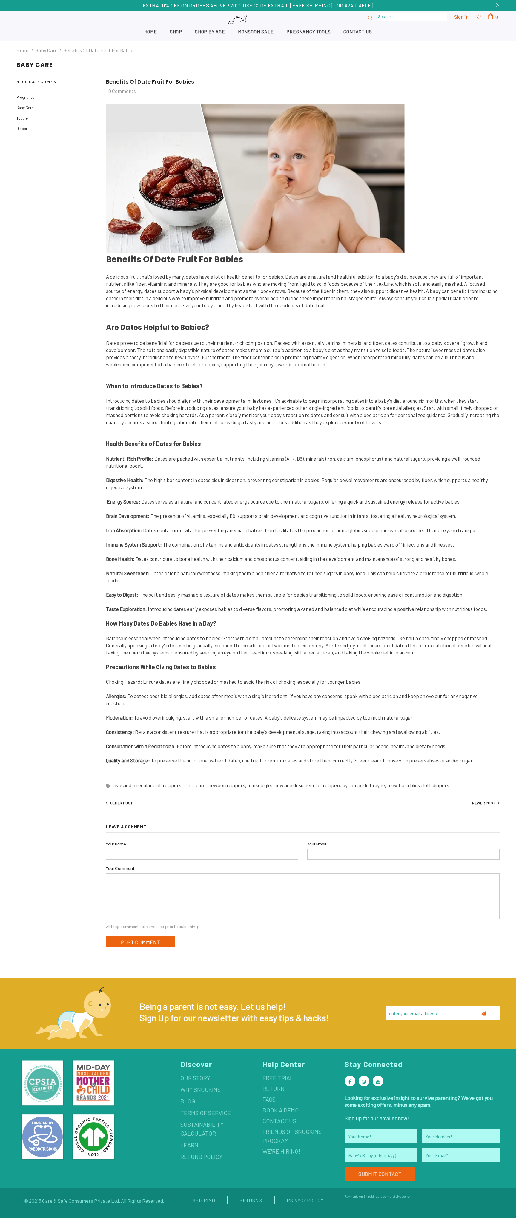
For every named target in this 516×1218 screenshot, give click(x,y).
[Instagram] (364, 1081)
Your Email (316, 844)
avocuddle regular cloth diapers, (149, 785)
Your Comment (120, 868)
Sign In (461, 17)
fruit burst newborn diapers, (217, 785)
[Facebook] (350, 1081)
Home (23, 50)
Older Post (121, 803)
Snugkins (370, 1196)
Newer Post (483, 803)
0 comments (122, 91)
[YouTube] (378, 1081)
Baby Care (46, 50)
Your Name (116, 844)
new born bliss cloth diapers (419, 785)
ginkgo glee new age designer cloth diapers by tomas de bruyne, (319, 785)
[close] (497, 5)
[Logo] (258, 25)
